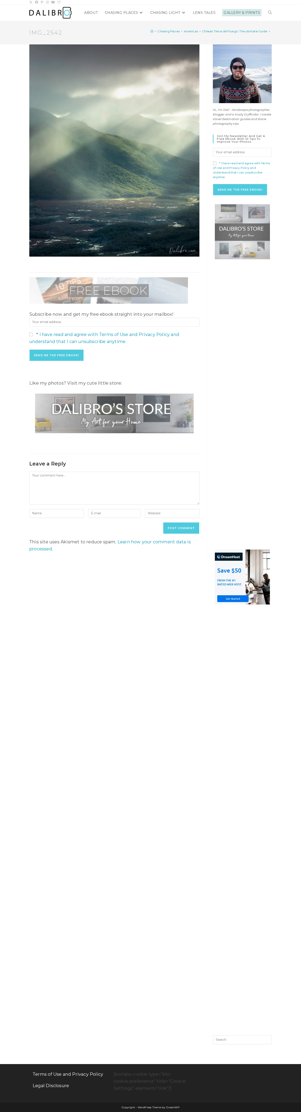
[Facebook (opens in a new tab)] (36, 2)
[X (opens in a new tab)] (31, 2)
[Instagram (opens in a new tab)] (47, 2)
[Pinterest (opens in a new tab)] (42, 2)
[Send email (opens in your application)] (59, 2)
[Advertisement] (242, 334)
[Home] (151, 31)
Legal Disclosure (51, 1085)
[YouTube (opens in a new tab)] (53, 2)
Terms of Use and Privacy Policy (68, 1074)
